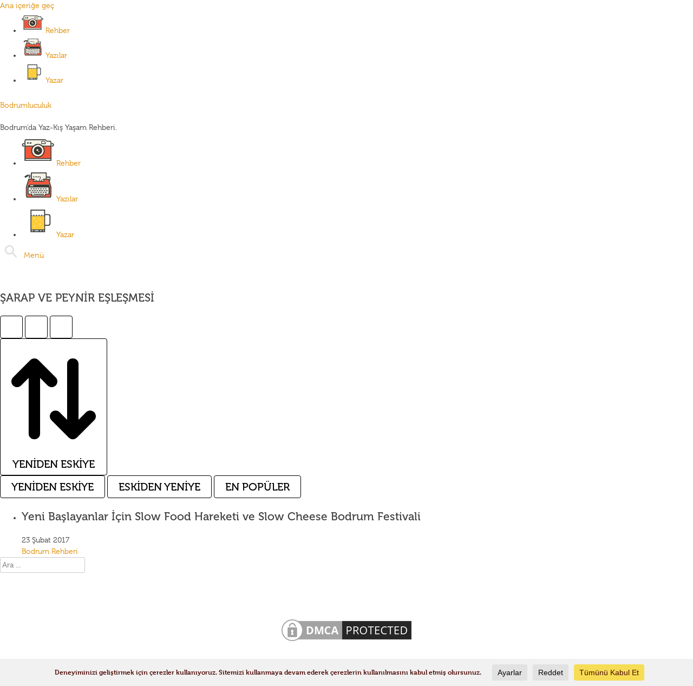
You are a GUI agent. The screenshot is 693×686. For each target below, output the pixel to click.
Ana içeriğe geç (27, 5)
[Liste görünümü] (61, 327)
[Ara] (11, 251)
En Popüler (257, 486)
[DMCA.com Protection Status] (346, 641)
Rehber (57, 30)
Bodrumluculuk (25, 105)
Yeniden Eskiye (52, 486)
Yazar (54, 80)
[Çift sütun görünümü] (36, 327)
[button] (34, 255)
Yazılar (56, 55)
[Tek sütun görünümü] (11, 327)
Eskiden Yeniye (159, 486)
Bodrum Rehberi (50, 551)
